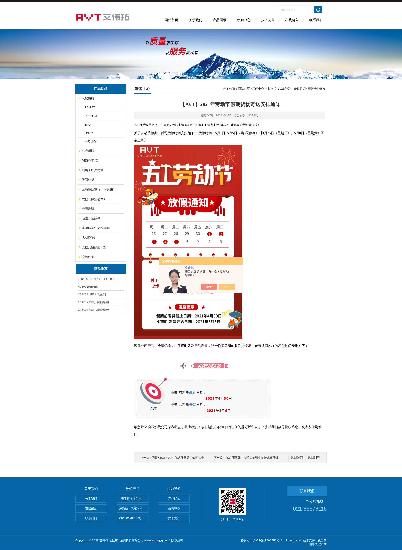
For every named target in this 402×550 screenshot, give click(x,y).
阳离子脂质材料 (93, 170)
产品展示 (219, 20)
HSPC (89, 133)
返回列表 (314, 457)
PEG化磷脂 (90, 160)
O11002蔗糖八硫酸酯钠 (93, 302)
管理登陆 (321, 544)
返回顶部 (297, 457)
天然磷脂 (88, 98)
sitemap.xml (293, 540)
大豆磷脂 (91, 141)
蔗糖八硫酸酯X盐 (94, 247)
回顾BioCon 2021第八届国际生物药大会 (178, 457)
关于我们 (195, 20)
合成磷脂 (88, 151)
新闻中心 (243, 20)
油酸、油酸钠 (91, 218)
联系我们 (316, 20)
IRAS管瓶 (88, 237)
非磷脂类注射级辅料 (96, 228)
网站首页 (171, 20)
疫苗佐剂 (88, 257)
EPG (88, 124)
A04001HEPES (88, 286)
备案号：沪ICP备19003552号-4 (261, 540)
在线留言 (292, 20)
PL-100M (91, 116)
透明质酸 (88, 208)
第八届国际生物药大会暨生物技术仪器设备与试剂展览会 (262, 457)
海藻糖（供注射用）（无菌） (133, 508)
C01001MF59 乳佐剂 (92, 294)
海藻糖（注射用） (132, 498)
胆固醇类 (88, 180)
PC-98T (90, 107)
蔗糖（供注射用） (94, 199)
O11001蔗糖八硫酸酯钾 (93, 310)
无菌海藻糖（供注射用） (99, 189)
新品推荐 (101, 268)
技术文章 (267, 20)
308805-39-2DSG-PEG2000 (96, 279)
